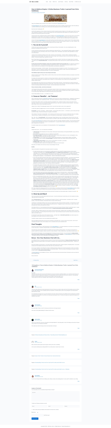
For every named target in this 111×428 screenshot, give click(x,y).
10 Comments (34, 12)
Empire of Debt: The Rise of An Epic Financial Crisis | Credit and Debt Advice (47, 355)
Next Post (76, 260)
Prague (36, 341)
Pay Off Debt (71, 1)
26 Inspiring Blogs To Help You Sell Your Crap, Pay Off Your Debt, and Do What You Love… (50, 362)
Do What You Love (78, 1)
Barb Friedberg (37, 375)
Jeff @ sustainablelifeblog (39, 269)
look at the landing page (38, 120)
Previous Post (36, 260)
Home (47, 1)
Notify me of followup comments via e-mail (39, 403)
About (50, 1)
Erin (35, 286)
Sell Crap (66, 1)
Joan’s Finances (60, 1)
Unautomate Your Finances (47, 98)
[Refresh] (37, 412)
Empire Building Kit (61, 23)
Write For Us (55, 1)
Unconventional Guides (60, 35)
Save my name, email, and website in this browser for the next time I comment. (46, 409)
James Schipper (37, 319)
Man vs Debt (35, 1)
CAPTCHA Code (46, 415)
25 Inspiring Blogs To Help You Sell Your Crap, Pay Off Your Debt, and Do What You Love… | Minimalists (52, 369)
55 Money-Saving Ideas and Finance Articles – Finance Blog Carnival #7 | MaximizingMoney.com (51, 334)
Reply (78, 279)
